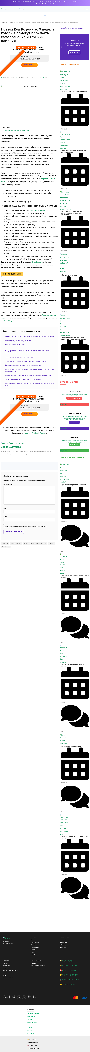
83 (61, 903)
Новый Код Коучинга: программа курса (19, 130)
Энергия (29, 1019)
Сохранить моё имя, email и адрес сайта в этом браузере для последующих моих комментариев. (25, 527)
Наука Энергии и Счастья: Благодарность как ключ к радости (28, 375)
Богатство (30, 1025)
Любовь (29, 1027)
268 (62, 642)
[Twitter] (42, 4)
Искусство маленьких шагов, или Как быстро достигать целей (75, 837)
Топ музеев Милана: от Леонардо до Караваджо (23, 379)
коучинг (26, 543)
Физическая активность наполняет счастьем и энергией (26, 361)
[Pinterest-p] (53, 4)
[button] (61, 47)
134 (62, 731)
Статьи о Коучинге (33, 1013)
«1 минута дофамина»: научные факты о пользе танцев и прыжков (29, 336)
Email (5, 516)
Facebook (35, 433)
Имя (5, 508)
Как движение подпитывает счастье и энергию (23, 365)
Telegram (43, 433)
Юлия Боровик (37, 262)
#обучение (5, 543)
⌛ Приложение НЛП (69, 980)
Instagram (27, 433)
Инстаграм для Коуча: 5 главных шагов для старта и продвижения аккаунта (74, 92)
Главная (4, 22)
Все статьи (30, 1033)
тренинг (51, 543)
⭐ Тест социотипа (33, 1048)
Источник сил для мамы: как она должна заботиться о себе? (73, 485)
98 (61, 812)
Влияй (11, 22)
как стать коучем (16, 543)
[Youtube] (36, 4)
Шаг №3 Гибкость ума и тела (15, 345)
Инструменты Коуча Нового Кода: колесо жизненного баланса (73, 151)
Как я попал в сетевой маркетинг (71, 746)
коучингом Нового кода (40, 210)
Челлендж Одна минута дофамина (18, 341)
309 (62, 551)
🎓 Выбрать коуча (68, 966)
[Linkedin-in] (51, 4)
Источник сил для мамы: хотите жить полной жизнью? (75, 576)
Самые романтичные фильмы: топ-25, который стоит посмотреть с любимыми (73, 338)
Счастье (30, 1030)
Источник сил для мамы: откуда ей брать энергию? (73, 665)
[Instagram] (48, 4)
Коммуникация (32, 1022)
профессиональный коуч (38, 543)
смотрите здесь (9, 321)
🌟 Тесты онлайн (68, 984)
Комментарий (8, 484)
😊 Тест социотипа (69, 975)
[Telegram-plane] (45, 4)
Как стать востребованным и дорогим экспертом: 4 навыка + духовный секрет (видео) (72, 213)
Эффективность (32, 1016)
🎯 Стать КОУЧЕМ (68, 970)
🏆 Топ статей (66, 961)
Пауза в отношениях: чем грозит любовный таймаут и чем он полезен (74, 274)
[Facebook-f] (39, 4)
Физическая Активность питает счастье (20, 357)
